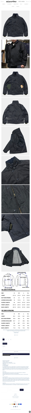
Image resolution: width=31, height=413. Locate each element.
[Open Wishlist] (30, 412)
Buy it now (16, 354)
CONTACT (17, 6)
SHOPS (13, 6)
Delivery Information (15, 396)
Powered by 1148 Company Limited (15, 409)
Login (28, 1)
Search (3, 1)
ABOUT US (15, 395)
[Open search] (1, 1)
